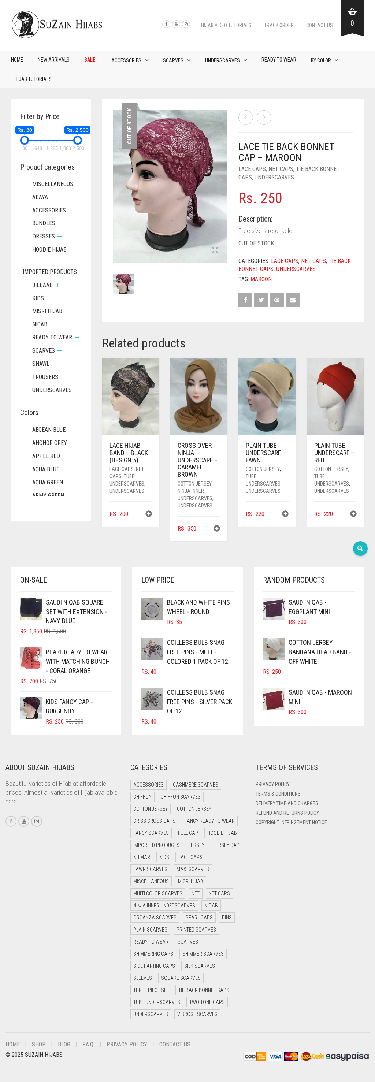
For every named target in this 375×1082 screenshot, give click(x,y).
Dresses (43, 236)
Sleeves (142, 978)
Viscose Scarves (197, 1014)
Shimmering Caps (153, 954)
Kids (38, 298)
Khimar (141, 857)
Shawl (40, 363)
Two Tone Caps (207, 1002)
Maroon (261, 279)
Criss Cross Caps (154, 821)
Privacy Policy (273, 784)
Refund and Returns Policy (287, 813)
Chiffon (142, 797)
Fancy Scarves (151, 833)
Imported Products (50, 271)
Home (17, 60)
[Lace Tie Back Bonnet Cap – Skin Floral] (264, 117)
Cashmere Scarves (195, 785)
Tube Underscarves (156, 1002)
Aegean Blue (49, 429)
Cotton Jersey (195, 484)
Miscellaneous (52, 184)
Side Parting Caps (154, 966)
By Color (321, 60)
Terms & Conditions (278, 794)
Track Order (279, 25)
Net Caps (280, 169)
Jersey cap (227, 845)
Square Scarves (181, 978)
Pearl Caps (199, 918)
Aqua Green (47, 482)
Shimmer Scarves (203, 954)
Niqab (39, 324)
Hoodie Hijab (49, 249)
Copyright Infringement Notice (291, 822)
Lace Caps (252, 169)
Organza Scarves (155, 918)
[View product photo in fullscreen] (214, 251)
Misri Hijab (47, 311)
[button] (148, 514)
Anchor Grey (49, 442)
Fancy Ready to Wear (210, 821)
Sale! (90, 60)
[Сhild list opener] (53, 197)
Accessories (126, 60)
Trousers (45, 376)
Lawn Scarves (150, 869)
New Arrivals (54, 60)
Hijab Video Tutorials (226, 25)
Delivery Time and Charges (287, 803)
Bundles (43, 223)
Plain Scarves (150, 930)
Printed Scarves (196, 930)
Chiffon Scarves (181, 797)
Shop (39, 1044)
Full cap (188, 833)
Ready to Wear (278, 60)
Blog (64, 1044)
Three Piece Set (151, 990)
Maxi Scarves (193, 869)
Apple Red (46, 456)
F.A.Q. (88, 1044)
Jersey (196, 845)
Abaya (40, 197)
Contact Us (319, 25)
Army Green (48, 495)
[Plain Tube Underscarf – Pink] (245, 117)
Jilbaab (42, 285)
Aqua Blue (45, 469)
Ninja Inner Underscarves (164, 905)
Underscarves (222, 60)
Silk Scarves (199, 966)
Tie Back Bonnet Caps (203, 990)
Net (196, 893)
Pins (227, 918)
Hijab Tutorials (33, 79)
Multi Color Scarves (157, 893)
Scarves (173, 60)
